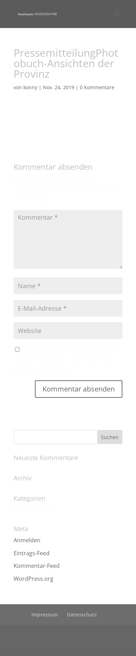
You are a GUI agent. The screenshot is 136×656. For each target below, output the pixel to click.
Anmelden (27, 540)
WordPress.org (33, 579)
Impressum (44, 614)
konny (30, 87)
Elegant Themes (70, 635)
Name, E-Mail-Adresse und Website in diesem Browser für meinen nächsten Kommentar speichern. (67, 360)
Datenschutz (82, 614)
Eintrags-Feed (32, 553)
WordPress (71, 645)
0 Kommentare (97, 87)
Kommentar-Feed (37, 566)
